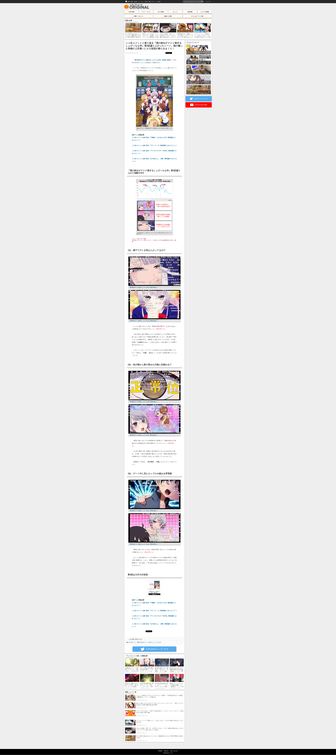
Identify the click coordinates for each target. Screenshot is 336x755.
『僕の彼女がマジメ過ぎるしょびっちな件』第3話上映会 (151, 60)
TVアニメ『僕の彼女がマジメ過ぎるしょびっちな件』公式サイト (155, 128)
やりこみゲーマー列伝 (197, 16)
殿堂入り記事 (168, 16)
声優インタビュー (139, 16)
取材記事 (190, 12)
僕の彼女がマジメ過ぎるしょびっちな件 (150, 642)
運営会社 (166, 750)
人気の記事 (131, 12)
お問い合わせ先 (174, 750)
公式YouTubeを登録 (200, 105)
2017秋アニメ (132, 642)
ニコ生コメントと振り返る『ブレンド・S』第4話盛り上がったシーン (154, 145)
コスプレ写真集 (204, 12)
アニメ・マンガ (146, 12)
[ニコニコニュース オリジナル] (136, 6)
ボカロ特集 (161, 12)
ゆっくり (175, 12)
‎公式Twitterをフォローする (156, 649)
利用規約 (160, 750)
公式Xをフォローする (201, 98)
